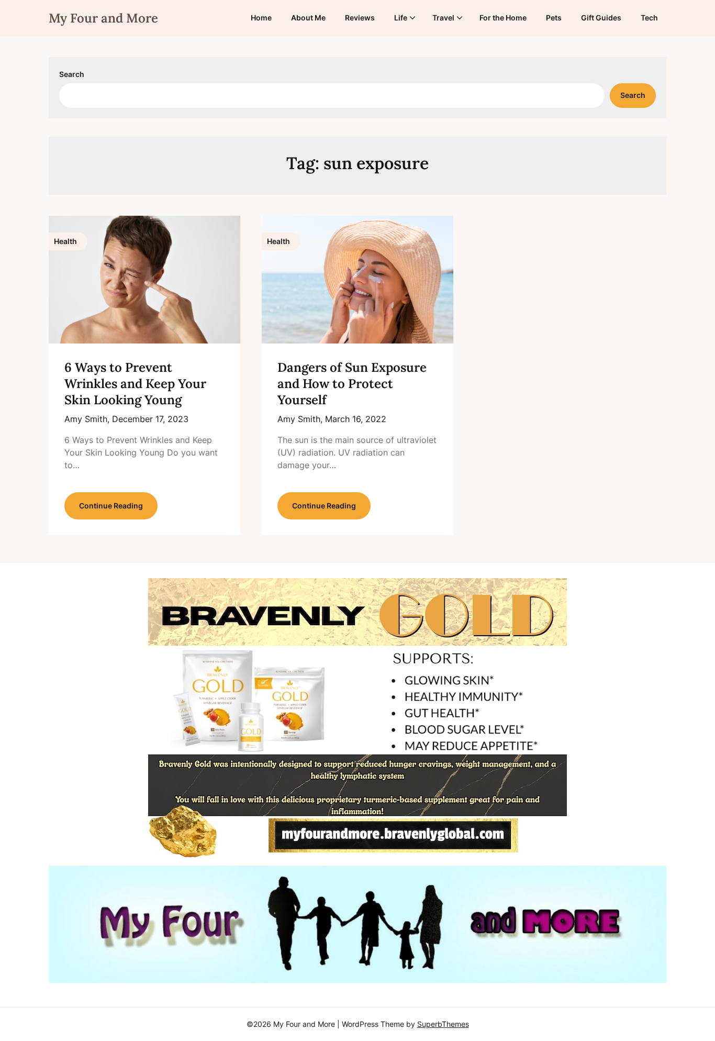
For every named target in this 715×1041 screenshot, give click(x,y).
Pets (554, 17)
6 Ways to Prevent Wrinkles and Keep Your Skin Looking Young (135, 383)
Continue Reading (111, 505)
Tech (649, 17)
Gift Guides (601, 17)
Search (71, 74)
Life (400, 17)
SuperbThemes (443, 1024)
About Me (308, 17)
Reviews (360, 17)
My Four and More (103, 18)
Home (261, 17)
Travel (443, 17)
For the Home (503, 17)
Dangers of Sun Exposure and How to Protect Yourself (352, 383)
